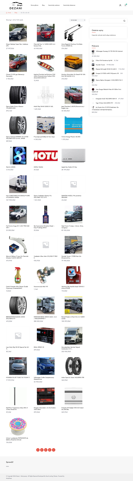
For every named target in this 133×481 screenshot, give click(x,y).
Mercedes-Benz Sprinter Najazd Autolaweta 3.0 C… (70, 348)
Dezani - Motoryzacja (21, 476)
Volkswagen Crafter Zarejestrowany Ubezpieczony (44, 378)
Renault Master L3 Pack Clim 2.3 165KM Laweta (73, 318)
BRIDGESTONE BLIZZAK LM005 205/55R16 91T (15, 318)
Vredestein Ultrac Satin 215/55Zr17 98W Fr (45, 257)
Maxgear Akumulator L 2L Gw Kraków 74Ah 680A (45, 408)
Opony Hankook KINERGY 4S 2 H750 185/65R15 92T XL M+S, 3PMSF (17, 137)
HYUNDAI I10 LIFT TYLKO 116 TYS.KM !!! (18, 377)
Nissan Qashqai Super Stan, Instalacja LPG (17, 45)
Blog (43, 5)
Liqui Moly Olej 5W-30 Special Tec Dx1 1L (17, 348)
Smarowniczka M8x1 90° (41, 287)
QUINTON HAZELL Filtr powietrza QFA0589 (71, 196)
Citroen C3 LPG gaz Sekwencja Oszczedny (15, 75)
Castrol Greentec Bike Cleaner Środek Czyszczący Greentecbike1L (17, 287)
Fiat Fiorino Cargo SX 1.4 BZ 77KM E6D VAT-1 (17, 227)
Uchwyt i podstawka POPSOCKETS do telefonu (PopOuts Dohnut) (17, 439)
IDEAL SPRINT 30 (39, 347)
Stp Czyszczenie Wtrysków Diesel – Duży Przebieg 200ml (44, 227)
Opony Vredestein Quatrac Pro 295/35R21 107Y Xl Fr (43, 196)
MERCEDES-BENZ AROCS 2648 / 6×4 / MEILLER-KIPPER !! (45, 318)
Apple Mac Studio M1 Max (69, 167)
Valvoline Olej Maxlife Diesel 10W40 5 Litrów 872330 (72, 287)
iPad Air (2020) (10, 167)
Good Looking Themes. (52, 476)
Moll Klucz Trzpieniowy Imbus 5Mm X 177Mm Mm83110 (17, 408)
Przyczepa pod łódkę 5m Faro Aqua (44, 137)
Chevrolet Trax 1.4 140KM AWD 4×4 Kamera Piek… (44, 45)
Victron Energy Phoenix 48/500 (70, 137)
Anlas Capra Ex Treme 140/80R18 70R (72, 377)
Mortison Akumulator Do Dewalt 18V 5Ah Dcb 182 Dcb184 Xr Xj (73, 75)
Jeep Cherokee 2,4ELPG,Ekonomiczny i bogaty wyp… (72, 107)
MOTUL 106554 (38, 167)
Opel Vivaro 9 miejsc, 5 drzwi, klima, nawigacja (72, 227)
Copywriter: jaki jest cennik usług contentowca (104, 35)
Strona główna (34, 5)
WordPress (9, 478)
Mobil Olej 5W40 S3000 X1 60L (43, 106)
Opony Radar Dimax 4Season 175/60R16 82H (14, 107)
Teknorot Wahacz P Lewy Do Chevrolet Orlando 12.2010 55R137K (17, 257)
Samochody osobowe (53, 5)
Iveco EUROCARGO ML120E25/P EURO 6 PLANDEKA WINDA (18, 196)
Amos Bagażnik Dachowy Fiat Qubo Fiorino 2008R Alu (71, 45)
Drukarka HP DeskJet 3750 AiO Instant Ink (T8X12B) (72, 408)
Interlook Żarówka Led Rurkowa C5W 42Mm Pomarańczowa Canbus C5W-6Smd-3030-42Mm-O (44, 76)
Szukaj (124, 21)
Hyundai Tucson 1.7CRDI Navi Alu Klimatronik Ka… (71, 257)
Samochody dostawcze (69, 5)
